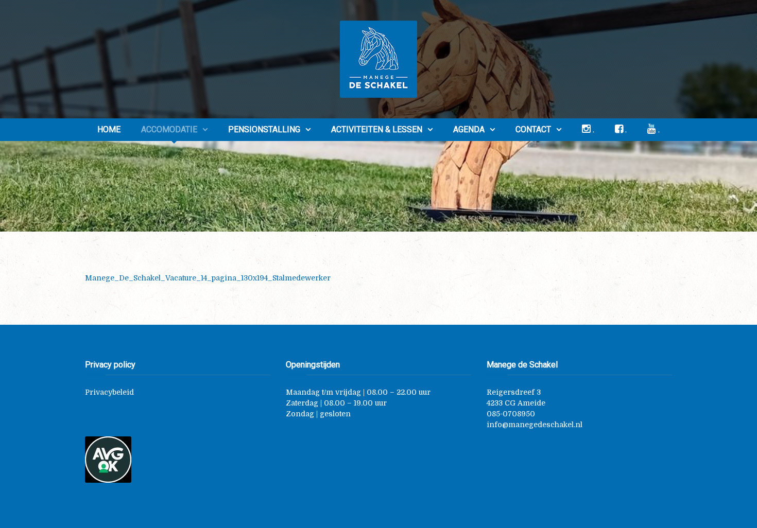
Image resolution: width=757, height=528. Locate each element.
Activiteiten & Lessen (376, 129)
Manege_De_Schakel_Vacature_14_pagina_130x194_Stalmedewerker (208, 278)
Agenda (469, 129)
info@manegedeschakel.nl (534, 424)
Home (109, 129)
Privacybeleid (109, 392)
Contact (533, 129)
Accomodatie (169, 129)
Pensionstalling (264, 129)
